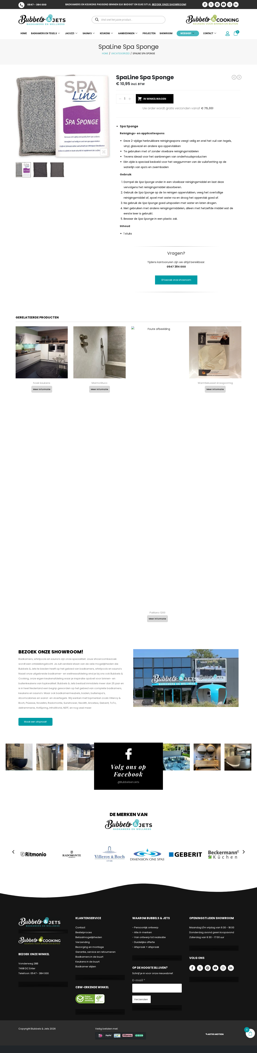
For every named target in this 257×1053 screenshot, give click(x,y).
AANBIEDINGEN (126, 33)
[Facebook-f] (192, 968)
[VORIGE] (234, 77)
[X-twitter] (211, 4)
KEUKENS (105, 33)
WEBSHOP (185, 33)
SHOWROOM (166, 33)
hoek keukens (41, 383)
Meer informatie (41, 389)
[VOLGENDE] (239, 77)
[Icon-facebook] (205, 4)
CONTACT (208, 33)
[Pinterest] (217, 4)
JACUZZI (69, 33)
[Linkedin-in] (236, 4)
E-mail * (138, 980)
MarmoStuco (99, 383)
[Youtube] (223, 4)
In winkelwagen (154, 99)
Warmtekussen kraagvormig (215, 383)
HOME (24, 33)
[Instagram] (229, 4)
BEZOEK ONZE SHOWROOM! (169, 4)
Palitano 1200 (157, 612)
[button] (13, 851)
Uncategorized (120, 53)
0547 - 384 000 (36, 4)
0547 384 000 (176, 267)
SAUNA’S (87, 33)
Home (105, 53)
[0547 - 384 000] (21, 5)
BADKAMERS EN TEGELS (44, 33)
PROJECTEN (149, 33)
